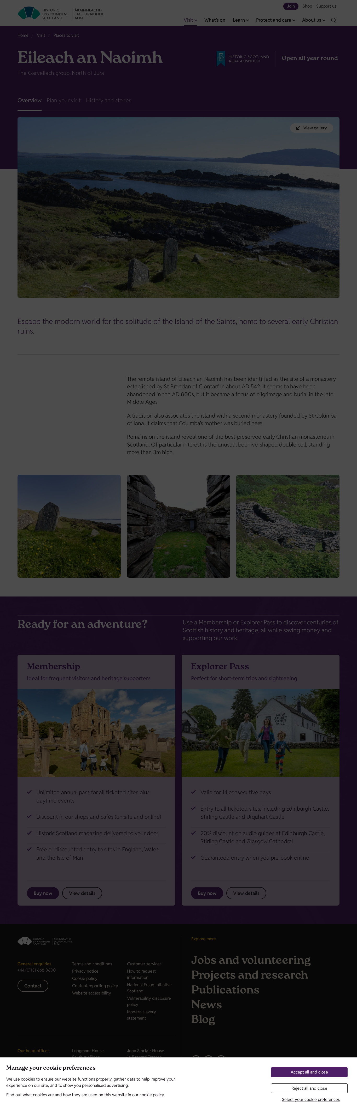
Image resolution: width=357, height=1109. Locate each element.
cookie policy (152, 1095)
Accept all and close (309, 1072)
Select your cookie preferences (311, 1099)
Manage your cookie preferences (50, 1068)
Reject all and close (309, 1088)
